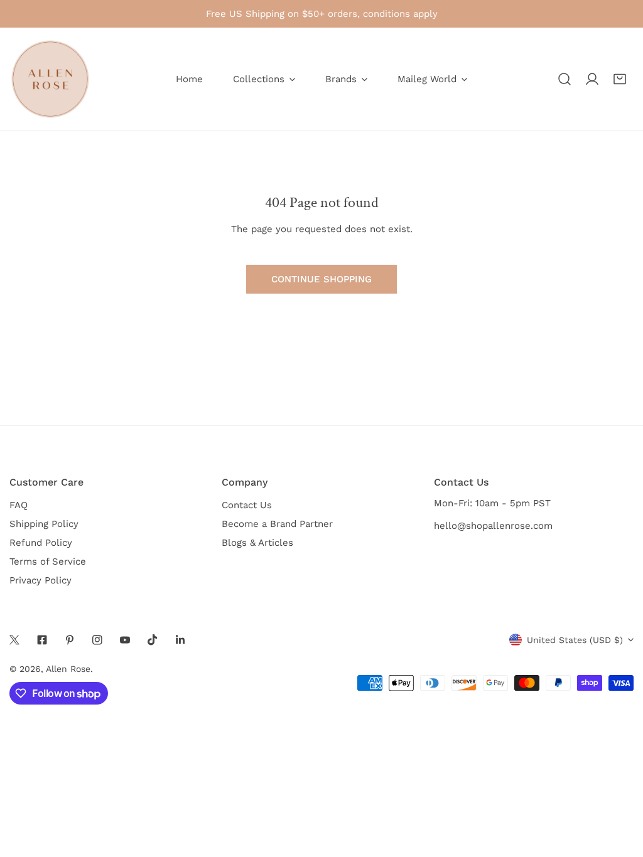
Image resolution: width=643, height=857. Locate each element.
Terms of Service (47, 561)
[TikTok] (152, 640)
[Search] (564, 79)
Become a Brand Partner (277, 524)
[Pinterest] (70, 640)
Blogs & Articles (257, 542)
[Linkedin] (180, 640)
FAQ (18, 505)
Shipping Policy (43, 524)
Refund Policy (40, 542)
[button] (620, 79)
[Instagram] (97, 640)
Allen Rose (68, 669)
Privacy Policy (40, 580)
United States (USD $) (575, 640)
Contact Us (247, 505)
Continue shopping (321, 279)
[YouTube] (125, 640)
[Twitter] (14, 640)
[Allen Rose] (50, 79)
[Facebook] (42, 640)
